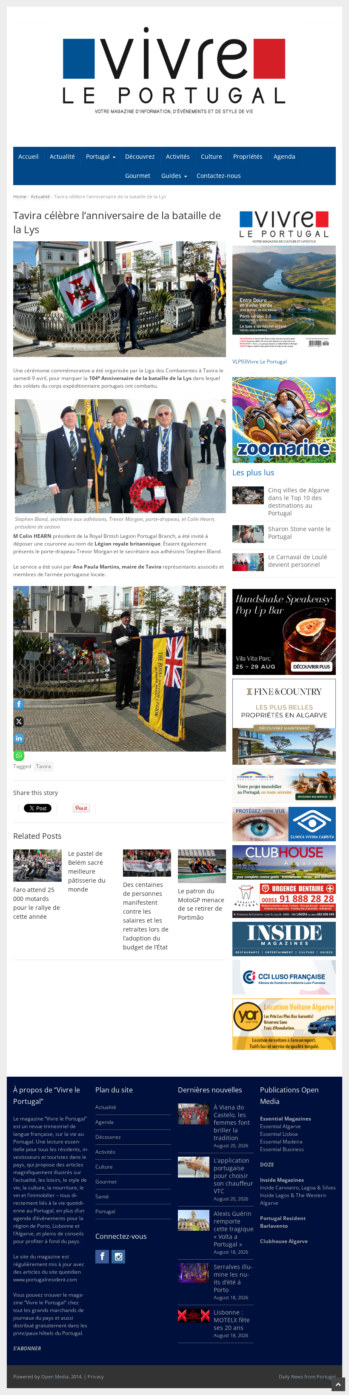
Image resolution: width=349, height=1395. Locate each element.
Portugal (98, 156)
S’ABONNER (27, 1348)
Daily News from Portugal (307, 1376)
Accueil (28, 156)
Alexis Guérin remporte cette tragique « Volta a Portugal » (234, 1228)
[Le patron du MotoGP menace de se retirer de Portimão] (202, 866)
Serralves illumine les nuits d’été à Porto (233, 1278)
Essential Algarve (280, 1126)
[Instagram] (118, 1257)
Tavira (43, 766)
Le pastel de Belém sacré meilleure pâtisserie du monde (87, 871)
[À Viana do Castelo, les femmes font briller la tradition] (193, 1122)
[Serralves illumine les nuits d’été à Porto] (193, 1280)
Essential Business (282, 1149)
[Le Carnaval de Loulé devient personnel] (248, 569)
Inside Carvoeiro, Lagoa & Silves (298, 1187)
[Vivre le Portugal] (174, 70)
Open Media (55, 1376)
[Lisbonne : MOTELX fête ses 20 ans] (193, 1320)
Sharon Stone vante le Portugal (299, 532)
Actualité (62, 156)
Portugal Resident (283, 1218)
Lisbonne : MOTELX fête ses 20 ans (232, 1320)
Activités (178, 156)
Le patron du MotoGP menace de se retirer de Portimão (201, 904)
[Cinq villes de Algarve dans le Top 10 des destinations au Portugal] (248, 502)
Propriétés (248, 156)
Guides (171, 176)
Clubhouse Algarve (284, 1241)
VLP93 (239, 361)
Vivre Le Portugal (267, 361)
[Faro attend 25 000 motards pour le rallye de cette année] (37, 865)
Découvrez (140, 156)
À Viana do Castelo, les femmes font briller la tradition (232, 1122)
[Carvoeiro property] (284, 722)
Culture (211, 156)
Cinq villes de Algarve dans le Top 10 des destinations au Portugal (298, 501)
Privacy (96, 1376)
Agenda (284, 156)
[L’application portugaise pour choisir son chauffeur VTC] (193, 1175)
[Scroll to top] (338, 1384)
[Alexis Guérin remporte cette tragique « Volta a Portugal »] (193, 1228)
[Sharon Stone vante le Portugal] (248, 541)
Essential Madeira (281, 1141)
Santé (102, 1196)
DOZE (267, 1164)
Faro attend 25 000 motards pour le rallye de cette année (36, 903)
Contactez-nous (219, 176)
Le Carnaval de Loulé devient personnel (297, 561)
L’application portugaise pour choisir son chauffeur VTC (233, 1175)
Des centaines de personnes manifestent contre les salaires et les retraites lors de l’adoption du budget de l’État (146, 915)
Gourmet (137, 176)
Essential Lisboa (279, 1134)
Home (19, 196)
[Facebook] (102, 1257)
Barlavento (274, 1225)
